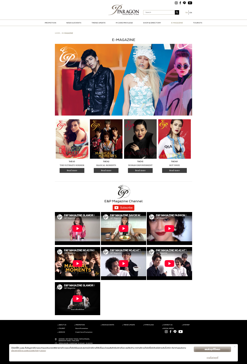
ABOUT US (62, 325)
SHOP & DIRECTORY (152, 23)
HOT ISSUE (174, 165)
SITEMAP (186, 325)
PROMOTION (50, 23)
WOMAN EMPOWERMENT (140, 165)
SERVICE (61, 332)
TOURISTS (197, 23)
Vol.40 (174, 161)
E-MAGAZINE (177, 23)
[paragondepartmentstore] (124, 10)
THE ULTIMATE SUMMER (72, 165)
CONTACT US (167, 325)
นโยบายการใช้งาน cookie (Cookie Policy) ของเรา (28, 350)
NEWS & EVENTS (73, 23)
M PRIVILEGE (148, 325)
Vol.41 (140, 161)
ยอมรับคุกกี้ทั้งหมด (212, 349)
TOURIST (61, 328)
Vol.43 (72, 161)
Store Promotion (81, 328)
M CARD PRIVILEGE (124, 23)
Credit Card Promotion (83, 332)
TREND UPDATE (98, 23)
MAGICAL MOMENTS (106, 165)
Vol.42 (106, 161)
